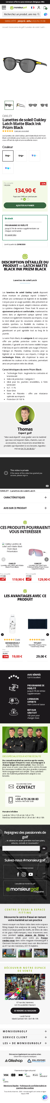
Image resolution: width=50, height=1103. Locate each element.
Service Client (15, 1037)
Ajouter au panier (25, 205)
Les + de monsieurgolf (22, 1043)
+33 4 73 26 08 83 (26, 799)
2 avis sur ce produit (21, 131)
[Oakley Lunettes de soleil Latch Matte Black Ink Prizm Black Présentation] (25, 65)
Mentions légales (11, 1085)
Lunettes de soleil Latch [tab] (25, 280)
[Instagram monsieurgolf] (24, 873)
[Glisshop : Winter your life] (18, 8)
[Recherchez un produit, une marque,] (38, 14)
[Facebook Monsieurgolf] (18, 873)
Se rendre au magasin (25, 1010)
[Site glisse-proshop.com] (36, 1060)
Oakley (7, 116)
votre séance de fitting (31, 935)
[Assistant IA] (45, 14)
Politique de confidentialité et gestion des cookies (31, 1086)
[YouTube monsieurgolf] (30, 873)
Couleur (7, 146)
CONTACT (25, 787)
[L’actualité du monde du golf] (25, 889)
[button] (25, 497)
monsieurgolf (15, 1031)
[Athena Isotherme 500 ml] (12, 624)
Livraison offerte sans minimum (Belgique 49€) (25, 2)
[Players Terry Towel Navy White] (38, 624)
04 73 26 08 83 (27, 448)
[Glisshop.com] (13, 1060)
